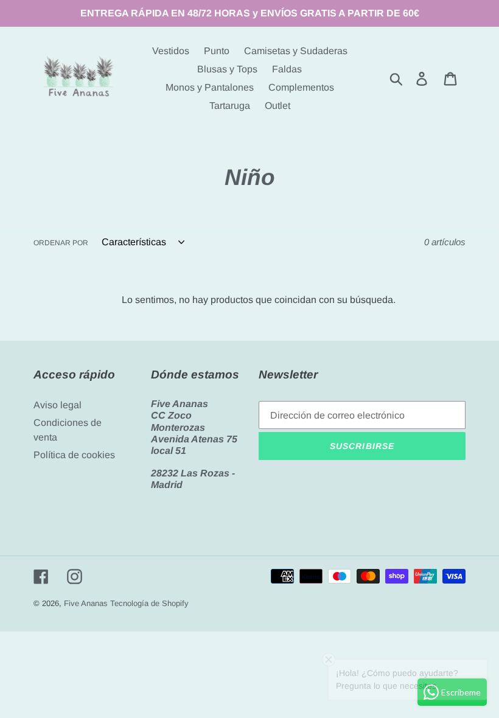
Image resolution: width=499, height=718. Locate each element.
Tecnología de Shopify (149, 603)
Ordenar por (60, 243)
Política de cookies (74, 455)
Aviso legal (57, 405)
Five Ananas (86, 603)
